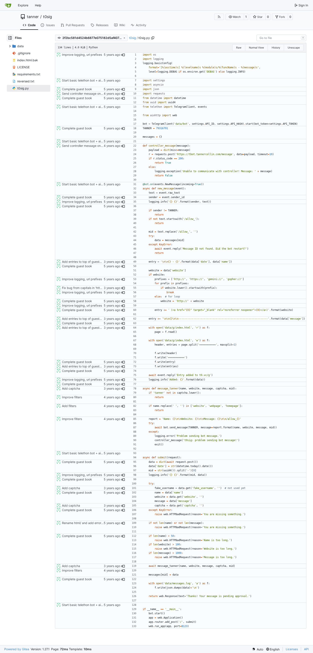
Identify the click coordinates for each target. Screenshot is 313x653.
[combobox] (281, 38)
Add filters (69, 406)
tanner (33, 17)
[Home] (8, 5)
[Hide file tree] (10, 38)
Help (38, 5)
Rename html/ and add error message (88, 523)
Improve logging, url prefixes (82, 54)
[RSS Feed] (219, 17)
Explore (23, 5)
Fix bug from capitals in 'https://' (84, 288)
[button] (234, 17)
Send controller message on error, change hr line (95, 93)
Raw (238, 47)
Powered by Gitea (16, 649)
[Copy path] (152, 37)
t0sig (47, 17)
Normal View (256, 47)
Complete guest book (77, 89)
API (306, 649)
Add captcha (71, 388)
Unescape (294, 47)
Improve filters (72, 397)
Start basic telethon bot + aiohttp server (90, 80)
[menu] (257, 649)
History (276, 47)
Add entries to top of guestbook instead (90, 261)
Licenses (292, 649)
